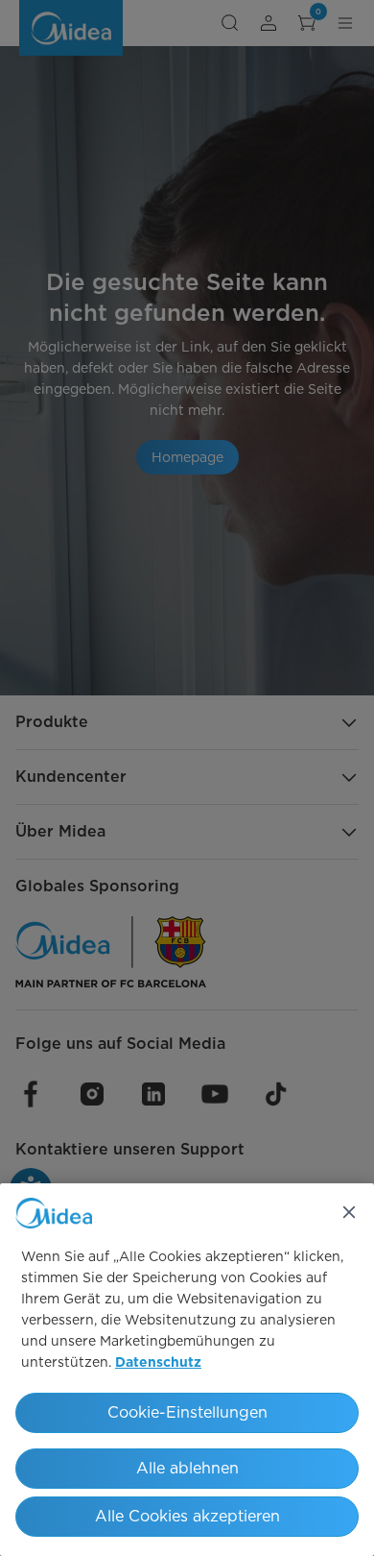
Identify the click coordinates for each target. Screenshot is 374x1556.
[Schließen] (349, 1212)
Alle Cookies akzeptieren (187, 1516)
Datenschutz (158, 1363)
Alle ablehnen (187, 1468)
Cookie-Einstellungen (187, 1412)
